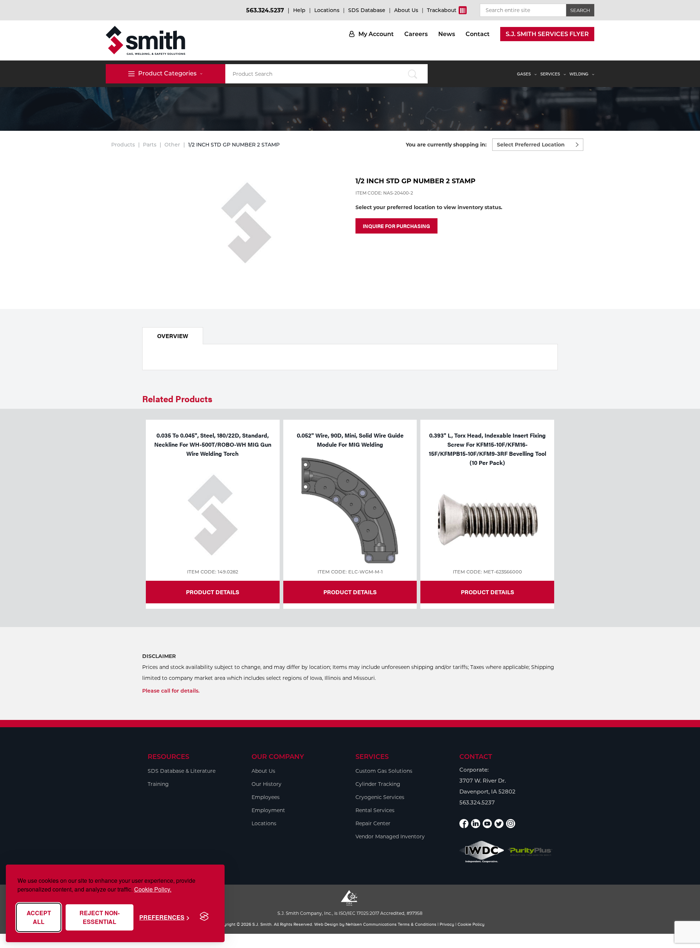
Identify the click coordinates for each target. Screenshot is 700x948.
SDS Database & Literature (181, 771)
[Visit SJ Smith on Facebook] (463, 823)
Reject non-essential (99, 917)
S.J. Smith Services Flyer (547, 34)
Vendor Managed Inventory (390, 836)
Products (123, 144)
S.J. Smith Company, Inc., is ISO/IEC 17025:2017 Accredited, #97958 (350, 913)
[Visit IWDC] (481, 851)
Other (172, 144)
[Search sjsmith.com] (412, 73)
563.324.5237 (265, 10)
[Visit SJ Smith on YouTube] (487, 823)
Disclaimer (159, 656)
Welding (578, 74)
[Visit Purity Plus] (530, 852)
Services (550, 74)
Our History (266, 784)
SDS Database (366, 10)
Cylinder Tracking (377, 784)
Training (158, 784)
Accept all (39, 917)
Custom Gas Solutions (383, 771)
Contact (478, 34)
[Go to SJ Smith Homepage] (145, 40)
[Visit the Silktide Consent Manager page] (204, 916)
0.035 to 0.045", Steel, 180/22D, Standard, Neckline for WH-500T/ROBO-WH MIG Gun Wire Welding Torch (212, 444)
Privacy (447, 924)
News (446, 34)
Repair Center (372, 823)
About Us (406, 10)
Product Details (212, 592)
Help (299, 10)
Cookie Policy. (152, 889)
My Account (376, 34)
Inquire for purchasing (396, 226)
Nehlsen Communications (371, 924)
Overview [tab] (172, 336)
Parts (149, 144)
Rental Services (374, 810)
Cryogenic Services (379, 797)
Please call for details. (170, 691)
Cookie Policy (471, 924)
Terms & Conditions (417, 924)
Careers (416, 34)
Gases (524, 74)
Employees (266, 797)
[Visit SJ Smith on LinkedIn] (475, 823)
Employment (268, 810)
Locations (326, 10)
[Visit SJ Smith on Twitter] (498, 823)
